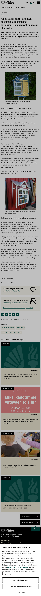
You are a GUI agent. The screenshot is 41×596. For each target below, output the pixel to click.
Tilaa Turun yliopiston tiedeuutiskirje (15, 303)
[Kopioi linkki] (17, 314)
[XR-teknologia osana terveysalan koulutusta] (20, 494)
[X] (6, 314)
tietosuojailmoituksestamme (17, 567)
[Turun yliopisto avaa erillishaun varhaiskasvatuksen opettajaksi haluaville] (20, 453)
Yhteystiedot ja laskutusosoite (11, 543)
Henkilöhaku (5, 540)
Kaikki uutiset (25, 516)
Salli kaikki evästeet (20, 580)
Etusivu (4, 7)
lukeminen (21, 328)
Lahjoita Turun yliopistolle (11, 291)
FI (31, 2)
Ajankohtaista (13, 7)
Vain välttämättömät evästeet (21, 586)
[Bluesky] (10, 314)
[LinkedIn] (13, 314)
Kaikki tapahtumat (27, 522)
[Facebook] (2, 314)
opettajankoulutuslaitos (11, 333)
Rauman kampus (8, 328)
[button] (38, 2)
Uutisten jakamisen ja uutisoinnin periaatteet (18, 308)
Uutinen (22, 7)
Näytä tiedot (20, 592)
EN (27, 2)
